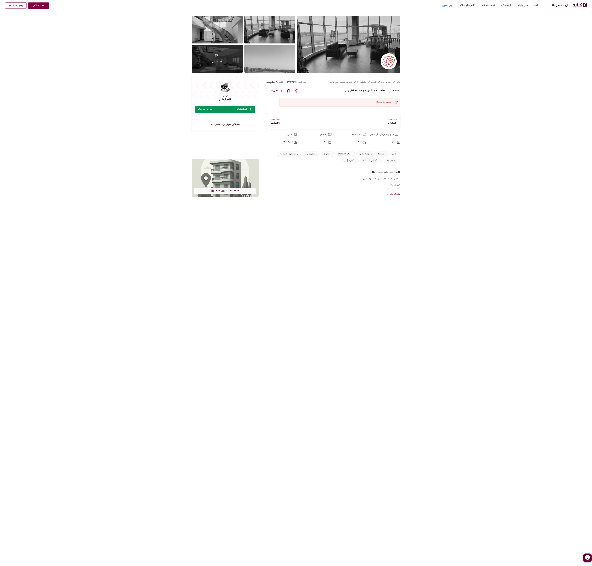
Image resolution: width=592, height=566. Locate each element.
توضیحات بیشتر (395, 194)
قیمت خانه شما (488, 5)
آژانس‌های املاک (467, 5)
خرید (536, 5)
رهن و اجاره (523, 5)
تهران (373, 82)
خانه (398, 82)
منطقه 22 (361, 82)
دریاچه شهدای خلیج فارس (340, 82)
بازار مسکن (506, 5)
